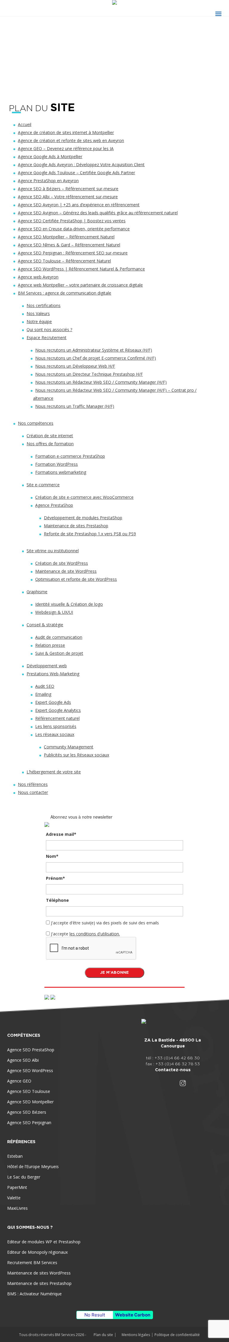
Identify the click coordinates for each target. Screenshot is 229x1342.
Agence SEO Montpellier (30, 1102)
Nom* (52, 856)
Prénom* (55, 878)
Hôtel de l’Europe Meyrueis (33, 1166)
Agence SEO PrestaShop (30, 1049)
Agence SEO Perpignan (29, 1122)
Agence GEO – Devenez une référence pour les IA (66, 148)
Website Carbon (132, 1315)
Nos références (33, 784)
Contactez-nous (173, 1069)
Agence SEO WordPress (30, 1070)
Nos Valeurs (38, 313)
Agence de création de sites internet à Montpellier (66, 132)
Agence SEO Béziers (26, 1112)
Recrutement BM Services (32, 1262)
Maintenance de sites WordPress (39, 1273)
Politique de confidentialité (177, 1334)
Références (21, 1141)
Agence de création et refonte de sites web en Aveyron (71, 140)
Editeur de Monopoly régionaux (37, 1252)
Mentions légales (136, 1334)
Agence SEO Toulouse (28, 1091)
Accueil (24, 124)
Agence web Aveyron (38, 277)
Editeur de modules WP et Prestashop (44, 1242)
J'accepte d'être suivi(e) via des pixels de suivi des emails (105, 923)
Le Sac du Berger (23, 1177)
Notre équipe (39, 321)
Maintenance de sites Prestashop (39, 1283)
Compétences (23, 1035)
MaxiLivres (17, 1208)
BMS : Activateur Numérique (34, 1294)
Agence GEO (19, 1081)
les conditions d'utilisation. (94, 934)
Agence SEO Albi (23, 1060)
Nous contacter (33, 792)
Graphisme (37, 591)
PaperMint (17, 1187)
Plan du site (103, 1334)
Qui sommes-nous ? (30, 1227)
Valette (14, 1198)
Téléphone (57, 900)
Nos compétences (35, 423)
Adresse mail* (61, 834)
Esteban (15, 1156)
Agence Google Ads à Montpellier (50, 156)
